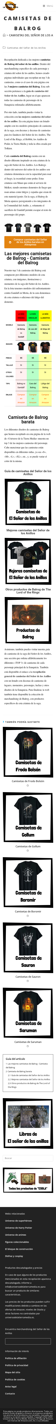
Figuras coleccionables (17, 1241)
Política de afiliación (16, 1358)
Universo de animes (15, 1234)
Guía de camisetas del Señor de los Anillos (28, 472)
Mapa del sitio (12, 1372)
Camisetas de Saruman (28, 1042)
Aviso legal (10, 1386)
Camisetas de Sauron (28, 976)
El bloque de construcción (19, 1249)
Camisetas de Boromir (28, 911)
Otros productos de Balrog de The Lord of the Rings (28, 591)
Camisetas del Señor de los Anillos (26, 47)
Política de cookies (15, 1379)
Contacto (10, 1393)
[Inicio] (4, 35)
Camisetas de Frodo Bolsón (28, 781)
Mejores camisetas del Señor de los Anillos (28, 531)
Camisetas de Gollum (28, 846)
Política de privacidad (16, 1365)
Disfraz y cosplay (14, 1256)
